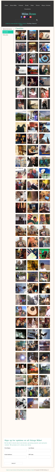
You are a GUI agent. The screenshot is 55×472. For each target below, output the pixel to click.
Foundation (27, 9)
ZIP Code (31, 454)
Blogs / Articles (46, 5)
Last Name (31, 448)
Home (6, 5)
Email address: (8, 454)
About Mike (13, 5)
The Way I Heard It (32, 23)
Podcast (21, 5)
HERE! (21, 25)
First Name (7, 448)
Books (26, 5)
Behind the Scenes (7, 29)
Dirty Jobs (5, 35)
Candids (5, 32)
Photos (38, 5)
